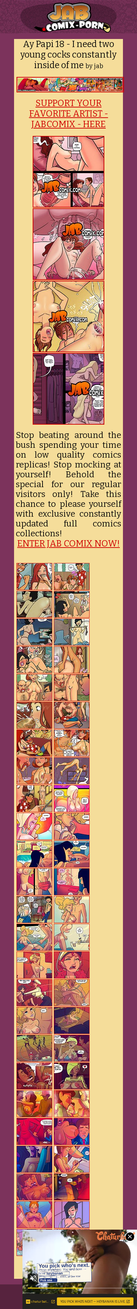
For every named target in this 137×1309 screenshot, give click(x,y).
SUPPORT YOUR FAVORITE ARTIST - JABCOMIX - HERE (68, 114)
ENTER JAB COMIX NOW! (68, 543)
